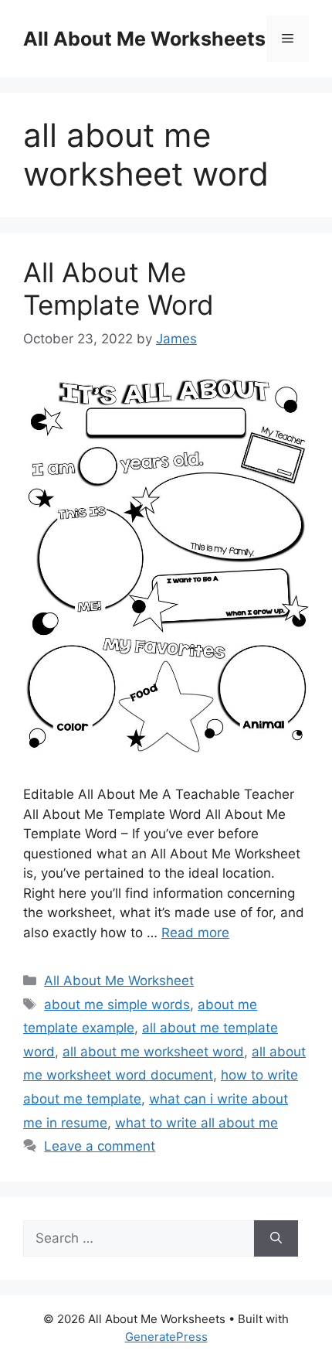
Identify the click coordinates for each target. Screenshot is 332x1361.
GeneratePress (166, 1336)
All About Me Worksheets (144, 38)
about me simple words (117, 1004)
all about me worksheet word (153, 1051)
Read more (195, 932)
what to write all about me (196, 1123)
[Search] (276, 1238)
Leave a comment (99, 1146)
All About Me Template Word (118, 288)
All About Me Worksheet (119, 980)
